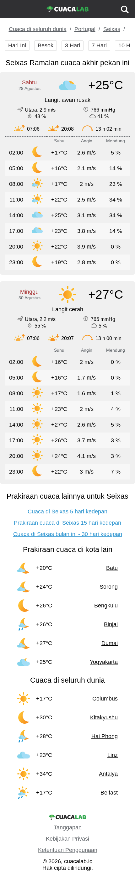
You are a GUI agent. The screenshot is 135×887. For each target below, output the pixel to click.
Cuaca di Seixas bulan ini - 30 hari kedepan (67, 534)
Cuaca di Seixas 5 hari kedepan (67, 511)
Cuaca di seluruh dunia (38, 29)
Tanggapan (68, 827)
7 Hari (99, 45)
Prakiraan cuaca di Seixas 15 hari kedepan (67, 523)
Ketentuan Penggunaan (67, 850)
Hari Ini (17, 45)
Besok (45, 45)
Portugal (84, 29)
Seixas (111, 29)
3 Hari (72, 45)
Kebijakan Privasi (67, 839)
